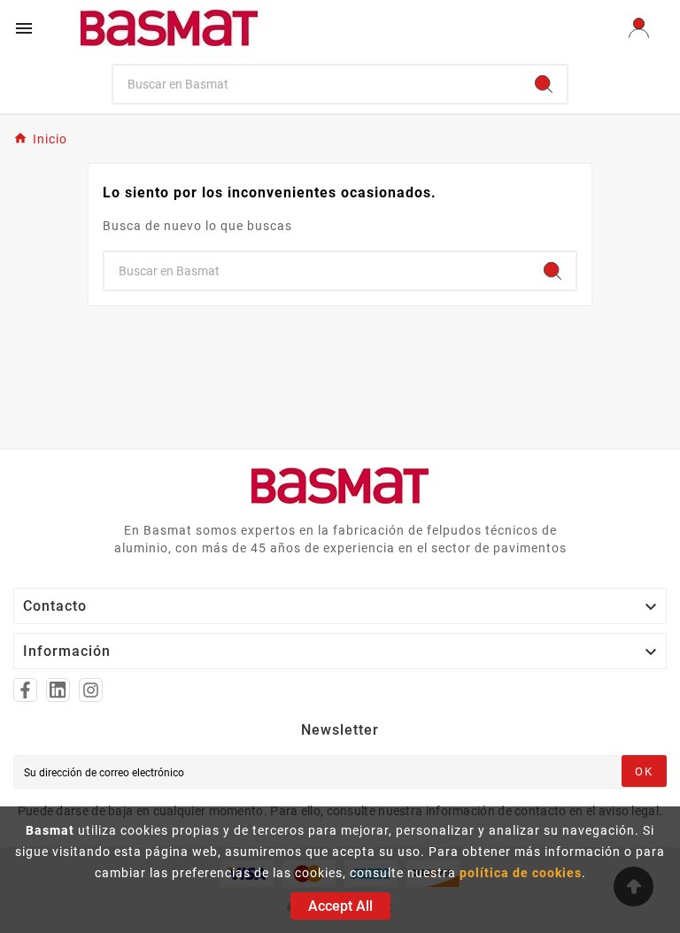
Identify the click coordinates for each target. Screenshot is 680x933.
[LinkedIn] (58, 690)
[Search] (543, 84)
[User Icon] (639, 28)
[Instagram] (91, 690)
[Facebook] (25, 690)
